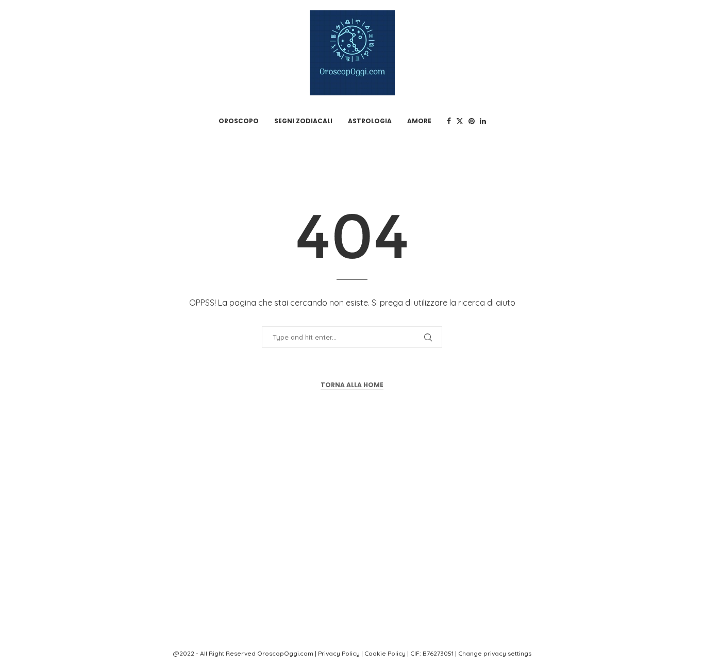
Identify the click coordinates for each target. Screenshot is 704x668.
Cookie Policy (385, 653)
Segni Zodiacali (303, 120)
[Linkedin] (483, 121)
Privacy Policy (339, 653)
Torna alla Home (352, 384)
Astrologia (370, 120)
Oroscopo (239, 120)
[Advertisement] (352, 538)
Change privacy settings (494, 653)
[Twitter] (459, 121)
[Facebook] (449, 121)
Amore (419, 120)
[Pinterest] (471, 121)
